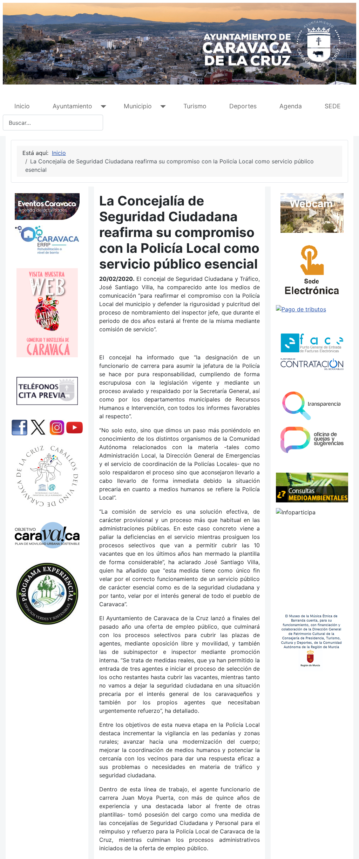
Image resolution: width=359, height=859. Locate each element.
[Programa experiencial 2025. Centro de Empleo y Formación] (47, 593)
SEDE (333, 106)
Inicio (22, 106)
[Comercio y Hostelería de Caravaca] (47, 312)
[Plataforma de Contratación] (312, 364)
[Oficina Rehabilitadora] (47, 239)
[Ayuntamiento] (101, 106)
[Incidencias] (312, 487)
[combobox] (53, 122)
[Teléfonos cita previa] (47, 391)
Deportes (243, 106)
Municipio (138, 106)
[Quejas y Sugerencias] (312, 440)
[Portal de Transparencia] (312, 405)
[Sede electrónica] (312, 271)
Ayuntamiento (72, 106)
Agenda (290, 106)
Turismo (194, 106)
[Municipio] (161, 106)
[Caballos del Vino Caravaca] (47, 476)
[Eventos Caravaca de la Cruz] (47, 206)
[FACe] (312, 343)
